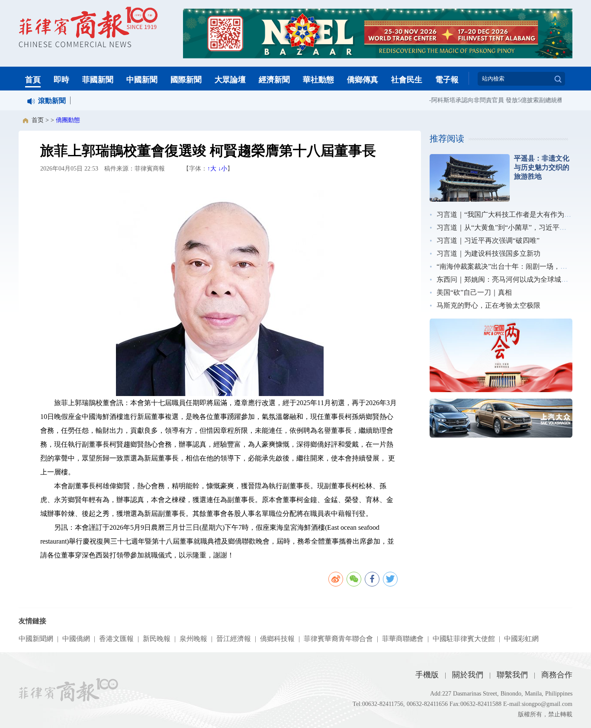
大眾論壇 (230, 79)
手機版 (427, 674)
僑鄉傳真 (362, 79)
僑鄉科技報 (277, 638)
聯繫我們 (512, 674)
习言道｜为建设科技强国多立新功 (488, 253)
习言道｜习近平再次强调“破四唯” (488, 240)
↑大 (211, 168)
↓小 (222, 168)
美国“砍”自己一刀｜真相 (474, 292)
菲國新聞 (97, 79)
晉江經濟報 (233, 638)
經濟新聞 (274, 79)
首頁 (33, 79)
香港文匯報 (116, 638)
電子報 (447, 79)
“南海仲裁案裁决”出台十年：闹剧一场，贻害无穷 (512, 266)
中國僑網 (76, 638)
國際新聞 (186, 79)
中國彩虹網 (521, 638)
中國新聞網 (36, 638)
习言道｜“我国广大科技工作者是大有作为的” (505, 214)
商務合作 (556, 674)
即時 (61, 79)
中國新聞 (141, 79)
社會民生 (406, 79)
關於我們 (467, 674)
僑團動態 (68, 120)
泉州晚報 (193, 638)
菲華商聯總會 (403, 638)
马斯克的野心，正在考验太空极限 (488, 305)
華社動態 (318, 79)
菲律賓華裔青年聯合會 (338, 638)
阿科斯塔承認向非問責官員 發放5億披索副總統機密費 (497, 100)
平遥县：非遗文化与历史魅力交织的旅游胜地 (541, 167)
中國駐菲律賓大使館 (464, 638)
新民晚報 (156, 638)
